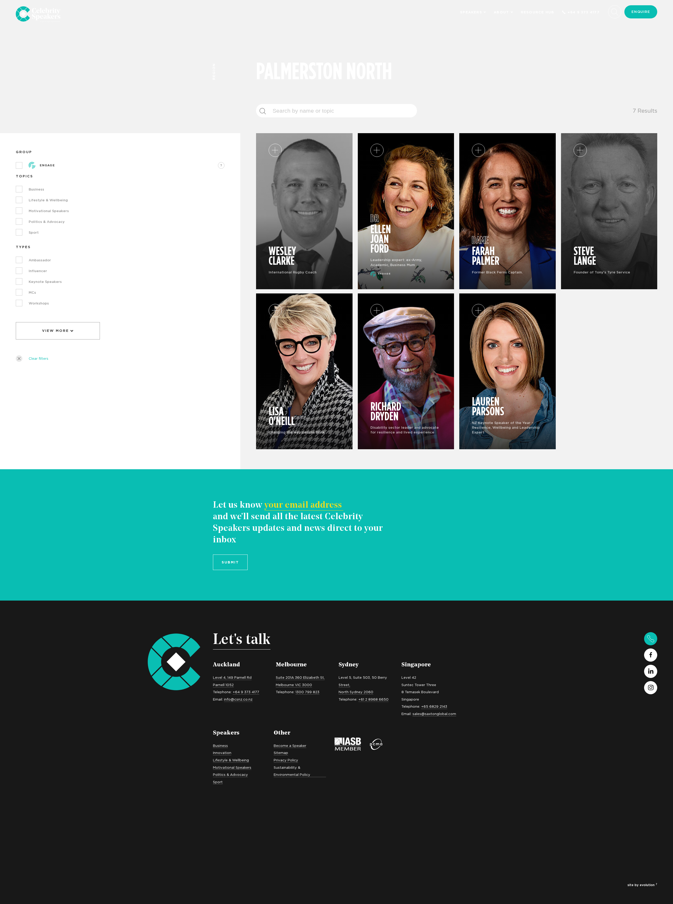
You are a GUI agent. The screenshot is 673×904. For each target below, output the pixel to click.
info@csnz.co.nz (238, 699)
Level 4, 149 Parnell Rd (232, 677)
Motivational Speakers (232, 767)
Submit (230, 562)
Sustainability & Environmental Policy (292, 771)
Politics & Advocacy (230, 774)
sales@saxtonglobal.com (434, 714)
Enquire (640, 11)
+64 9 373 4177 (584, 12)
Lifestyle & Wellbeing (231, 760)
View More (55, 330)
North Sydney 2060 (356, 692)
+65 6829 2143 (434, 706)
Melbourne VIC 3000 (294, 685)
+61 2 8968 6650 (373, 699)
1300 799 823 (307, 692)
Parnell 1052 (223, 685)
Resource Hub (537, 12)
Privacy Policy (286, 760)
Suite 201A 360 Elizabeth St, (300, 677)
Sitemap (281, 753)
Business (220, 745)
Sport (218, 782)
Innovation (222, 753)
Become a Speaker (290, 745)
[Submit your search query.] (265, 110)
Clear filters (38, 358)
